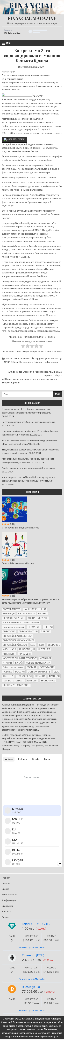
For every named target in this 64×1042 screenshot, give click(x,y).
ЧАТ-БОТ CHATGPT (13, 680)
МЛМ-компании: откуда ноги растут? (20, 527)
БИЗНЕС (42, 613)
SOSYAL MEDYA (11, 609)
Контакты (6, 911)
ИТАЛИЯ (7, 662)
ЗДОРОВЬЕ (54, 645)
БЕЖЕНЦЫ (9, 613)
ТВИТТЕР (8, 676)
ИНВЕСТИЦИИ (27, 649)
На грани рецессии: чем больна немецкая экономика (28, 422)
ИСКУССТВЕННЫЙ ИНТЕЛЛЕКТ (20, 658)
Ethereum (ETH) (33, 955)
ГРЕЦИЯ (48, 627)
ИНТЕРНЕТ (44, 649)
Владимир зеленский (13, 627)
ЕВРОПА (45, 631)
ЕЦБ (32, 645)
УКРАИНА (40, 676)
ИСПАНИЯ (45, 658)
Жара (41, 645)
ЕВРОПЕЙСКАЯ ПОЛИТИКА (17, 636)
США (56, 671)
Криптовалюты (9, 894)
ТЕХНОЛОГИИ (24, 676)
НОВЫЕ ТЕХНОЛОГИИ (38, 662)
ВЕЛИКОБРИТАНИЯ (13, 618)
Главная (6, 877)
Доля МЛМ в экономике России (18, 563)
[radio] (23, 346)
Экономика (7, 906)
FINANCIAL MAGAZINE (32, 18)
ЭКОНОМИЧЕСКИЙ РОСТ (16, 685)
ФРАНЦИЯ (54, 676)
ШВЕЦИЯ (32, 680)
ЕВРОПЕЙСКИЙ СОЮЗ (15, 645)
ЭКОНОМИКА (48, 680)
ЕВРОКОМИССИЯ (28, 631)
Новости (6, 883)
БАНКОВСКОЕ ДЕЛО (35, 609)
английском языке (14, 79)
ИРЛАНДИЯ (25, 654)
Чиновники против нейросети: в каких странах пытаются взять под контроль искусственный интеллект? (30, 601)
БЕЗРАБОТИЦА (26, 613)
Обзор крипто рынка (13, 667)
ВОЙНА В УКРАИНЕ (37, 618)
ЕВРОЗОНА (9, 631)
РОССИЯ (20, 671)
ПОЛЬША (31, 667)
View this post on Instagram (43, 362)
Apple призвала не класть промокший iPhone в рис (28, 468)
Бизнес (5, 889)
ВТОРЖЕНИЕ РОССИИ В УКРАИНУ (21, 622)
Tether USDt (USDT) (36, 923)
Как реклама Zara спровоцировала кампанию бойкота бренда (32, 55)
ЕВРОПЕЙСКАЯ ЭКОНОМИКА (18, 640)
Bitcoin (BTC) (31, 986)
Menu (8, 43)
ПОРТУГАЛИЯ (47, 667)
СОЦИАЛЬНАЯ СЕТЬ (39, 671)
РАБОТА (7, 671)
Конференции (23, 358)
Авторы (5, 917)
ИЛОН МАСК (9, 649)
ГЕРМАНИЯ (34, 627)
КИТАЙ (19, 662)
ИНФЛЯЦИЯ (9, 654)
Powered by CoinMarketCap (32, 947)
